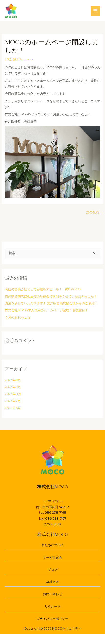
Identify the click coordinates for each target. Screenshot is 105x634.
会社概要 (52, 582)
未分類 (11, 59)
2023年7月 (13, 401)
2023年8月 (13, 394)
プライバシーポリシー (52, 619)
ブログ (52, 570)
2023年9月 (13, 387)
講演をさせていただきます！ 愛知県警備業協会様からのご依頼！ (51, 303)
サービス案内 (52, 557)
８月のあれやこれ (17, 317)
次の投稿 (94, 212)
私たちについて (53, 545)
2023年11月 (13, 380)
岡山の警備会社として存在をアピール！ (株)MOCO (43, 289)
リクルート (53, 606)
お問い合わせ (52, 594)
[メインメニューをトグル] (95, 11)
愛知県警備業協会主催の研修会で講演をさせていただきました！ (51, 296)
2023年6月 (13, 408)
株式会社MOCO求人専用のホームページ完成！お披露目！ (46, 310)
